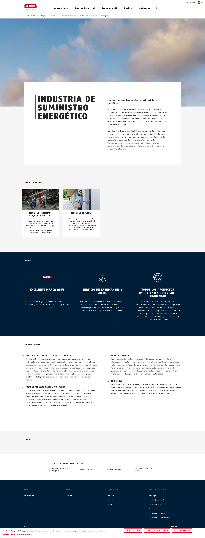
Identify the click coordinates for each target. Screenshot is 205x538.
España (174, 527)
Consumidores (61, 8)
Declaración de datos (156, 504)
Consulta (69, 496)
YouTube (110, 500)
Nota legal (152, 496)
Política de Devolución (157, 500)
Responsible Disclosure (157, 513)
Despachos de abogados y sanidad (144, 470)
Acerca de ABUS (109, 8)
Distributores (190, 2)
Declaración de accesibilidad (159, 518)
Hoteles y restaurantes (88, 470)
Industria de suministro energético (60, 470)
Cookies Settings (133, 531)
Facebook (110, 496)
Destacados (144, 8)
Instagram (110, 504)
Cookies (151, 509)
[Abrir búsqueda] (157, 9)
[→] (106, 242)
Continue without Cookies (157, 531)
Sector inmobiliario (114, 470)
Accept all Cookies (182, 531)
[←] (98, 242)
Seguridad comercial (85, 8)
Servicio (128, 8)
